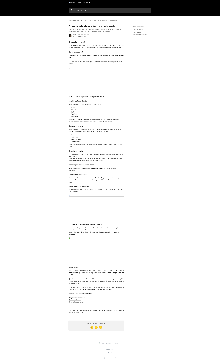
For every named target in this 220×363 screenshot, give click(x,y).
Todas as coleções (74, 20)
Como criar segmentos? (76, 302)
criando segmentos (85, 294)
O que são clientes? (75, 300)
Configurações (92, 20)
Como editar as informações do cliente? (140, 33)
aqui (102, 289)
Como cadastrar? (137, 29)
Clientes (83, 20)
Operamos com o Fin (111, 358)
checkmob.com (110, 349)
